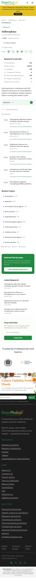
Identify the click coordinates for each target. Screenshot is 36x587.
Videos (5, 455)
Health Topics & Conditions (15, 512)
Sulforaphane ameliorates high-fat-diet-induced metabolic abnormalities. (21, 170)
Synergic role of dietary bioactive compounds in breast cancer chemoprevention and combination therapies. (21, 158)
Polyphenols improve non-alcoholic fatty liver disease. (19, 145)
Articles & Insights (10, 445)
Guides (5, 451)
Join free (18, 14)
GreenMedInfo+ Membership (16, 458)
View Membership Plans (18, 269)
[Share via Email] (30, 51)
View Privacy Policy (23, 401)
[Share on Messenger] (17, 51)
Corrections (7, 487)
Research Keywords (11, 516)
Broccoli (22, 20)
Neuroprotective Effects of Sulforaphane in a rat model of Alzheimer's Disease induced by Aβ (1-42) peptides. (21, 133)
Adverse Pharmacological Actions (14, 532)
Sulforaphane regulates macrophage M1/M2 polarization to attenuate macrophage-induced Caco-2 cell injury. (21, 183)
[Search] (27, 3)
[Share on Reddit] (22, 51)
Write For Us (7, 494)
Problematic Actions (12, 526)
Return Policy (8, 484)
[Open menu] (32, 3)
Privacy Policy (8, 477)
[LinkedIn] (20, 562)
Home (4, 20)
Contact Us (7, 473)
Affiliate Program (10, 497)
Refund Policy (28, 547)
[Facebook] (15, 562)
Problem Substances (12, 536)
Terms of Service (16, 547)
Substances (12, 20)
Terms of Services (10, 480)
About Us (6, 470)
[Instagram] (11, 562)
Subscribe (18, 338)
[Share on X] (13, 51)
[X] (24, 562)
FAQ (3, 491)
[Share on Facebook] (8, 51)
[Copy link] (26, 51)
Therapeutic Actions (11, 519)
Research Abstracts (11, 448)
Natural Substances (11, 509)
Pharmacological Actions (14, 523)
